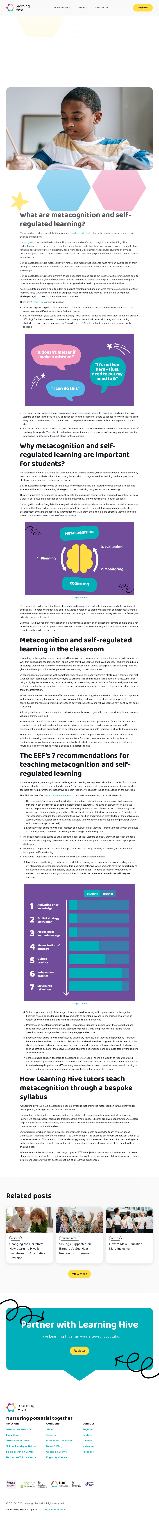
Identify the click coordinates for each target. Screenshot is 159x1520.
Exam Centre (13, 1435)
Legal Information (54, 1509)
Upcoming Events (56, 1452)
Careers (51, 1435)
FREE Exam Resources (59, 1440)
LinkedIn (87, 1440)
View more (79, 1274)
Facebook (88, 1452)
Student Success (69, 1238)
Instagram (88, 1446)
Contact (87, 1435)
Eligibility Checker (57, 1457)
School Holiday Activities (21, 1446)
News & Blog (54, 1446)
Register (143, 8)
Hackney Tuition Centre (20, 1452)
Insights (15, 1238)
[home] (18, 7)
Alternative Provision (19, 1429)
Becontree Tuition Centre (21, 1457)
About (50, 1429)
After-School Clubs (18, 1440)
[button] (63, 8)
